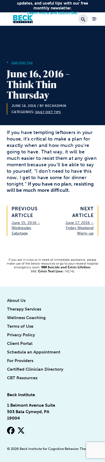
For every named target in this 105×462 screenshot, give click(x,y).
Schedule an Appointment (33, 352)
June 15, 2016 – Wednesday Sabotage (26, 228)
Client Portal (20, 343)
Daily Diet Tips (22, 62)
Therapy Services (24, 309)
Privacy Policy (21, 334)
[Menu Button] (94, 18)
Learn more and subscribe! (52, 12)
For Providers (20, 360)
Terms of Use (20, 326)
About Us (16, 300)
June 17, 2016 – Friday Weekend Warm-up (79, 228)
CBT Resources (22, 377)
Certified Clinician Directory (35, 369)
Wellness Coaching (26, 317)
